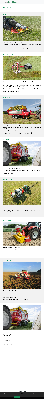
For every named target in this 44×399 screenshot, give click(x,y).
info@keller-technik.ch (7, 343)
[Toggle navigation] (39, 2)
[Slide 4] (24, 331)
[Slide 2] (20, 331)
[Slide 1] (18, 331)
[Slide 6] (28, 331)
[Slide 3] (22, 331)
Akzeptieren (17, 397)
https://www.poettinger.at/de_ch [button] (22, 11)
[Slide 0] (16, 331)
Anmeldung (22, 392)
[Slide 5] (26, 331)
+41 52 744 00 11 (6, 342)
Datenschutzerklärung (7, 347)
